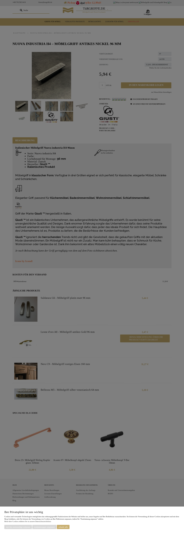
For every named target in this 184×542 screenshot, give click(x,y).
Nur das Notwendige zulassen (18, 527)
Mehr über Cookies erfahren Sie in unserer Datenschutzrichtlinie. (27, 521)
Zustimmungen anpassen (44, 527)
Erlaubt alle (63, 527)
